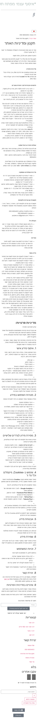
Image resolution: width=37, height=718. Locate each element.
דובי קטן (31, 635)
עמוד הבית (33, 38)
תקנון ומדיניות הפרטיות (27, 653)
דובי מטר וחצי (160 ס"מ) (26, 627)
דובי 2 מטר (30, 631)
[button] (18, 9)
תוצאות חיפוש (30, 699)
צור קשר (6, 579)
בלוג (33, 667)
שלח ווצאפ (31, 645)
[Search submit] (34, 695)
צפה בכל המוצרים (29, 703)
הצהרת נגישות (30, 658)
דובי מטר (31, 623)
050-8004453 (29, 649)
